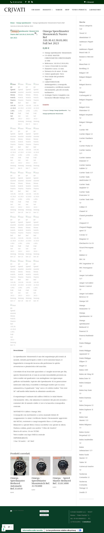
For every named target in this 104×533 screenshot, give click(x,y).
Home (12, 23)
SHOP (67, 10)
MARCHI (59, 10)
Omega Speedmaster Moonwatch (53, 113)
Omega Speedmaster (23, 23)
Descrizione (18, 350)
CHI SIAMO (35, 10)
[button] (35, 33)
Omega (51, 110)
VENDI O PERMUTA (79, 10)
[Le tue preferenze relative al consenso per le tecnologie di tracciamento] (3, 529)
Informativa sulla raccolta (33, 530)
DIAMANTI (47, 10)
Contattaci (86, 522)
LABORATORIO (95, 10)
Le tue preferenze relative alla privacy (61, 530)
